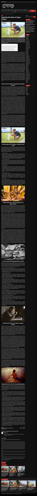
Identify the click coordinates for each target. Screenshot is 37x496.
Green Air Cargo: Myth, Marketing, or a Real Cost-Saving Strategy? (31, 484)
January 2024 (27, 73)
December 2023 (28, 74)
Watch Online (32, 11)
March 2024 (27, 70)
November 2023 (28, 75)
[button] (16, 45)
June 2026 (27, 37)
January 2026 (27, 42)
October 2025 (27, 46)
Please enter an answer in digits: (5, 459)
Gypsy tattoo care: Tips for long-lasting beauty (8, 50)
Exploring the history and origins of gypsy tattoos (8, 49)
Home (2, 15)
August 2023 (27, 79)
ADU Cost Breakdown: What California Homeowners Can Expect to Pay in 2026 (13, 469)
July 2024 (27, 65)
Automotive (27, 86)
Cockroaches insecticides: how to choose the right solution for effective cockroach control (5, 469)
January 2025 (27, 57)
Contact (15, 11)
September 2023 (28, 78)
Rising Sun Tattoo (22, 427)
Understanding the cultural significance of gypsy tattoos (9, 47)
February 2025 (27, 56)
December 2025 (28, 43)
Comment (2, 440)
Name (2, 450)
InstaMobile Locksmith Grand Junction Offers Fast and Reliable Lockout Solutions (21, 469)
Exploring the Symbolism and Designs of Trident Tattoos (7, 428)
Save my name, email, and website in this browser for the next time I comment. (12, 458)
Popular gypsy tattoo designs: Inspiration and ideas (9, 46)
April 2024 (27, 69)
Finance (27, 89)
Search (27, 15)
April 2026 (27, 38)
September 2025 (28, 47)
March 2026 (27, 39)
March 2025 (27, 55)
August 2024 (27, 64)
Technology (27, 94)
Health (27, 90)
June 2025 (27, 51)
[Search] (28, 11)
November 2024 (28, 60)
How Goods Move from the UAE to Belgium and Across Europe (23, 484)
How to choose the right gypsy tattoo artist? (8, 48)
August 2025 (27, 48)
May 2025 (27, 52)
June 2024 (27, 66)
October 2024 (27, 61)
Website (2, 455)
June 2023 (27, 82)
